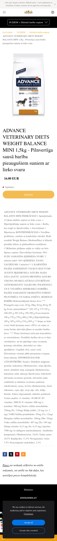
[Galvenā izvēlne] (4, 12)
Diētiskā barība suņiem (39, 32)
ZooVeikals (8, 32)
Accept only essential (28, 530)
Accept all (28, 522)
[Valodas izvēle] (52, 12)
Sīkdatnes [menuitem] (28, 489)
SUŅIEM (21, 32)
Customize (28, 513)
